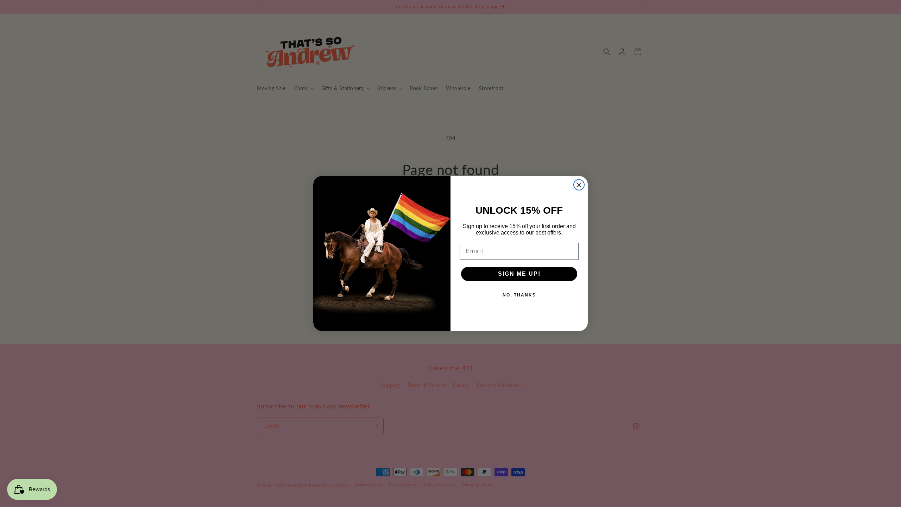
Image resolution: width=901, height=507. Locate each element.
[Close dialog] (579, 185)
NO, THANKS (519, 295)
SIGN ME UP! (519, 274)
